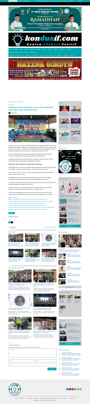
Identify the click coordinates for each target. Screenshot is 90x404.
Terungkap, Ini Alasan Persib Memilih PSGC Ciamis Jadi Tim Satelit (76, 139)
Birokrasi (44, 49)
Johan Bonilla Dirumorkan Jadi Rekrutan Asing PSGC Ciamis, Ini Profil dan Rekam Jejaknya (64, 139)
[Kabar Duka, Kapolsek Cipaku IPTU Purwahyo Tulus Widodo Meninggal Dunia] (49, 237)
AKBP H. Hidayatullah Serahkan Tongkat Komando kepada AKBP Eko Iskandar (26, 205)
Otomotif (26, 49)
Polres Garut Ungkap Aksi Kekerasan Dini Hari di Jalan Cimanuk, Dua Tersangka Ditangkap (70, 250)
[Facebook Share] (44, 227)
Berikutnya (11, 213)
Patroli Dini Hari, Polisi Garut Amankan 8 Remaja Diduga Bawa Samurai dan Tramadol (74, 275)
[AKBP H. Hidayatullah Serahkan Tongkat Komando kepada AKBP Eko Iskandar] (15, 253)
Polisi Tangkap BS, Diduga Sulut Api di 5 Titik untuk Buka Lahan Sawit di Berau (29, 1)
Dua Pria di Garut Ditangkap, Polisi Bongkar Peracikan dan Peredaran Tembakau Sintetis (74, 262)
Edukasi (55, 49)
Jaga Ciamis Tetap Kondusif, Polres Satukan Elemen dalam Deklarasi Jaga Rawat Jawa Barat (30, 201)
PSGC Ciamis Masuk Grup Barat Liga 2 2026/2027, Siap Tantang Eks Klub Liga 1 (75, 126)
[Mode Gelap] (81, 4)
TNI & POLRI (28, 55)
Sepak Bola (35, 55)
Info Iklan (69, 49)
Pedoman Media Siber (45, 398)
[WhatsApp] (78, 389)
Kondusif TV (62, 49)
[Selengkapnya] (80, 103)
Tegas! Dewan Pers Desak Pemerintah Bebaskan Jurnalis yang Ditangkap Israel (74, 201)
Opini (50, 55)
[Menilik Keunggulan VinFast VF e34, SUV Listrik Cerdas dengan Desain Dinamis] (63, 332)
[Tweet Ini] (47, 227)
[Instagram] (75, 389)
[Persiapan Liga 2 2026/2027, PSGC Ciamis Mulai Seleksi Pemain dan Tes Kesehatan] (64, 121)
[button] (78, 4)
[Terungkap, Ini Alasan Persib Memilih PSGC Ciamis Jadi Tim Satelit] (76, 133)
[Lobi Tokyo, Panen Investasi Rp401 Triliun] (63, 214)
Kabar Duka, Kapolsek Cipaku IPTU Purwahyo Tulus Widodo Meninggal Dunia (26, 203)
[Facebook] (67, 389)
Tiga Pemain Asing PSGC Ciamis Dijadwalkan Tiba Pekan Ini (75, 114)
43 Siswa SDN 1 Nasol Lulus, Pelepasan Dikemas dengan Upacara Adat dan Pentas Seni (71, 369)
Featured (59, 55)
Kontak (50, 49)
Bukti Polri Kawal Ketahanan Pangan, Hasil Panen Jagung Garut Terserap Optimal (27, 209)
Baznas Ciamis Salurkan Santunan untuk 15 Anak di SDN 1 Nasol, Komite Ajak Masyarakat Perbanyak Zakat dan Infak (71, 374)
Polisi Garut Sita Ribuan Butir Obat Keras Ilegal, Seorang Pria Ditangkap (74, 255)
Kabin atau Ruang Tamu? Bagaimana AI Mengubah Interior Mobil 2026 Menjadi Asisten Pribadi (74, 325)
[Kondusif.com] (45, 39)
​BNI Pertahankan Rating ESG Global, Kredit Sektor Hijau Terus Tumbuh (77, 301)
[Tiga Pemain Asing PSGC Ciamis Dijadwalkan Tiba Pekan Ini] (76, 108)
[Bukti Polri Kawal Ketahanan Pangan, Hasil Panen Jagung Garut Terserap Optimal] (49, 253)
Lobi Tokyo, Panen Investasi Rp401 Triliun (73, 214)
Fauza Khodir (13, 112)
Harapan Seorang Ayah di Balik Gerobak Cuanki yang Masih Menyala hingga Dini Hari (69, 301)
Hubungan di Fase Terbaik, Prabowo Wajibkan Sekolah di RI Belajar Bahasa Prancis (69, 196)
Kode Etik (22, 398)
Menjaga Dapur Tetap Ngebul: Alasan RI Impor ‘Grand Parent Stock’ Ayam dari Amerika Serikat (74, 220)
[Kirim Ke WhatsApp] (55, 227)
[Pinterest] (73, 389)
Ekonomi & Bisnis (19, 55)
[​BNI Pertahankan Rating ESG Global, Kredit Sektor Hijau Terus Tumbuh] (78, 296)
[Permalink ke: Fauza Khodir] (9, 112)
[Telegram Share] (53, 227)
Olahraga (33, 49)
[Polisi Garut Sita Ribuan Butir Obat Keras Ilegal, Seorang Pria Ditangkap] (62, 256)
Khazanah (71, 55)
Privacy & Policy (29, 398)
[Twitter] (70, 389)
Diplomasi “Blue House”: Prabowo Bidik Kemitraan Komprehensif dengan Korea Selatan (74, 207)
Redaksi (36, 398)
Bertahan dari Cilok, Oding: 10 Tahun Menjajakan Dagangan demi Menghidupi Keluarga (62, 301)
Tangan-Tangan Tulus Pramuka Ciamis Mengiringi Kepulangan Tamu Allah (71, 364)
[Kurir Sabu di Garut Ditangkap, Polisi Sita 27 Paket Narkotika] (62, 269)
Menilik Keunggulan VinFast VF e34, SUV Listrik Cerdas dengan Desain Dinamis (74, 331)
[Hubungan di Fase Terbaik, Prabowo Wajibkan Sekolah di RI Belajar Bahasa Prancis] (70, 187)
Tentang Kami (72, 398)
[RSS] (80, 389)
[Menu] (9, 4)
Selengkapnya (69, 226)
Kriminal (16, 49)
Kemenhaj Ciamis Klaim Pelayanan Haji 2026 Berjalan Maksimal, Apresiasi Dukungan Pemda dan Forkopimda (71, 359)
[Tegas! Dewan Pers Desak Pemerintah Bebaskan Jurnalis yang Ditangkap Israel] (63, 201)
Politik (21, 49)
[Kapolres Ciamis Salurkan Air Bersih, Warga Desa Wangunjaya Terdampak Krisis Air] (15, 237)
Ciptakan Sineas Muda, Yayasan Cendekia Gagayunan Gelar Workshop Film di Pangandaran (62, 311)
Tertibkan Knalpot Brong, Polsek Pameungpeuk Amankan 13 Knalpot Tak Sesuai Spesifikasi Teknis (31, 207)
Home (10, 49)
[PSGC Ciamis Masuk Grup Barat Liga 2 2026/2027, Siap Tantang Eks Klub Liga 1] (76, 121)
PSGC (41, 55)
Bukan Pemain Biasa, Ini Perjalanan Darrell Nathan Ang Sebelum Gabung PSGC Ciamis (64, 114)
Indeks (38, 49)
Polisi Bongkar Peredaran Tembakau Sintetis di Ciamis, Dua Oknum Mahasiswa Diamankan (73, 281)
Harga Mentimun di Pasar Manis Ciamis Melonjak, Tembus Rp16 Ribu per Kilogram (71, 354)
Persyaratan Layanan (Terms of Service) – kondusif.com (22, 52)
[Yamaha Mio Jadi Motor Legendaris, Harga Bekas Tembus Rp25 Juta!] (63, 338)
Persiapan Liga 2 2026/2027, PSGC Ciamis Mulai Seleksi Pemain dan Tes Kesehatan (64, 126)
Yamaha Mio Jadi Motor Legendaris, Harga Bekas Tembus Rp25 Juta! (74, 338)
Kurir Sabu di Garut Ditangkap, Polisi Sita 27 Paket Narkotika (74, 268)
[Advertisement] (45, 90)
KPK (54, 55)
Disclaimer (54, 398)
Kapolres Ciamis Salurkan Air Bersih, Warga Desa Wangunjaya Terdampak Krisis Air (28, 199)
